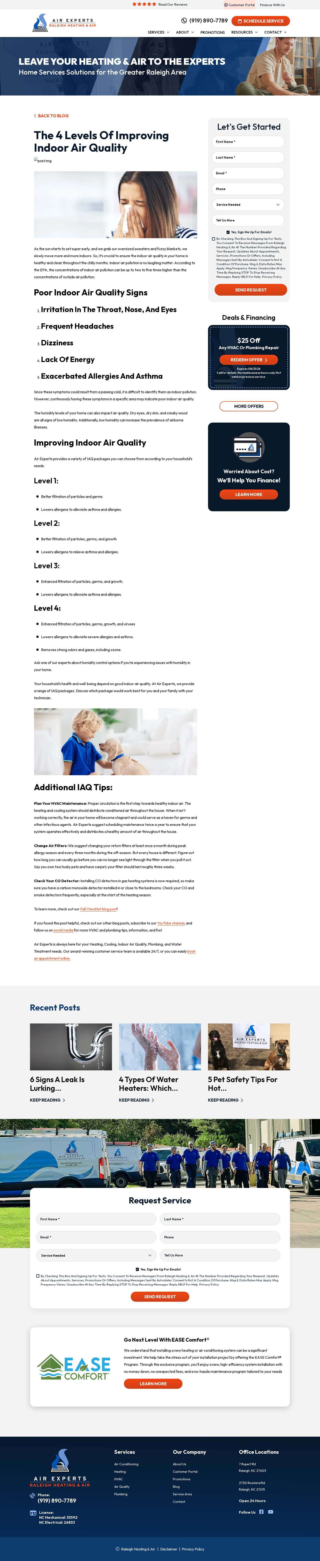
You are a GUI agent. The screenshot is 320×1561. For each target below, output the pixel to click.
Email (221, 173)
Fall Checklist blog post (98, 909)
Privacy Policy (272, 277)
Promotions (181, 1479)
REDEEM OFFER (247, 360)
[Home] (64, 22)
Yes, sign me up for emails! (251, 232)
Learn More (248, 494)
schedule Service (264, 21)
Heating (120, 1471)
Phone (220, 189)
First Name (225, 142)
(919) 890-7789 (209, 20)
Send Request (251, 290)
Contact (179, 1502)
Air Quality (122, 1487)
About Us (179, 1464)
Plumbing (120, 1494)
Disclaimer (168, 1549)
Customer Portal (185, 1471)
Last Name (225, 157)
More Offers (249, 406)
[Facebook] (261, 1512)
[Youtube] (270, 1512)
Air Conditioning (126, 1464)
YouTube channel (170, 923)
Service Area (182, 1494)
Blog (176, 1487)
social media (63, 930)
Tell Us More (225, 220)
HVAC (118, 1479)
